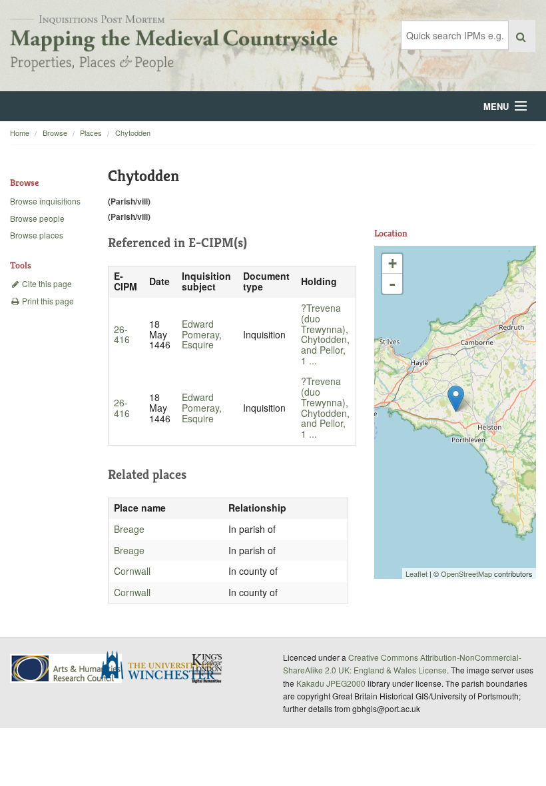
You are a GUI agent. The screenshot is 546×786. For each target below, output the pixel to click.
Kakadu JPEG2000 (331, 683)
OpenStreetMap (466, 573)
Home (19, 132)
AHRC (67, 668)
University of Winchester (163, 667)
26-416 (122, 334)
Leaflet (416, 573)
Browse (55, 132)
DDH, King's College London (208, 668)
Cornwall (132, 571)
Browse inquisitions (45, 200)
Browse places (36, 234)
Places (91, 132)
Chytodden (132, 132)
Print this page (47, 300)
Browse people (37, 218)
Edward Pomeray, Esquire (202, 334)
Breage (129, 529)
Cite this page (46, 283)
